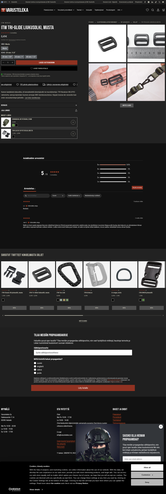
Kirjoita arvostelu (137, 187)
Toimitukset (117, 420)
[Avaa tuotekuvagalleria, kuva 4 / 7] (146, 82)
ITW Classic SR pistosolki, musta (22, 131)
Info (119, 10)
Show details (35, 489)
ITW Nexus (6, 23)
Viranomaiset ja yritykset (126, 2)
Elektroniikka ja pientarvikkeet (107, 22)
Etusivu (91, 22)
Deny (147, 482)
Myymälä (114, 2)
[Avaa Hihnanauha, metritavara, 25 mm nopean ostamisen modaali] (73, 122)
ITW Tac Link (61, 293)
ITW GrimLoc (88, 293)
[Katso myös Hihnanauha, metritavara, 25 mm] (6, 122)
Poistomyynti (110, 10)
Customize (146, 475)
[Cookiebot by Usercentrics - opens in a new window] (15, 489)
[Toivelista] (147, 10)
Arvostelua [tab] (29, 188)
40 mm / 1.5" (31, 57)
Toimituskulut (12, 40)
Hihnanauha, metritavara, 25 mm (22, 119)
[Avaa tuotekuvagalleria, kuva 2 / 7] (146, 43)
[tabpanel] (83, 213)
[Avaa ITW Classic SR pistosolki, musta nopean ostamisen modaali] (73, 133)
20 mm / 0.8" (7, 57)
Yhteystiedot (138, 2)
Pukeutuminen (48, 10)
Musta (4, 48)
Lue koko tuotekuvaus (32, 98)
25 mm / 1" (19, 57)
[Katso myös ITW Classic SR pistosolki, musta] (6, 134)
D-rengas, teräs (116, 293)
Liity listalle (83, 388)
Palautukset (117, 414)
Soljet (135, 22)
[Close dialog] (161, 427)
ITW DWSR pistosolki (146, 293)
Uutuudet (89, 10)
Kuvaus (4, 105)
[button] (113, 164)
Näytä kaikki (83, 321)
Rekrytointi (60, 447)
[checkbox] (92, 196)
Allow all (147, 467)
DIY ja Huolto (125, 22)
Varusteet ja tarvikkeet (65, 10)
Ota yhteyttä (61, 444)
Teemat (79, 10)
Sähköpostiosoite (41, 348)
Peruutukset (117, 417)
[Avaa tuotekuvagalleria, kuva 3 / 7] (107, 82)
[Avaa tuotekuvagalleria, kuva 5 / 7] (107, 43)
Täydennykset (99, 10)
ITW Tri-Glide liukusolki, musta (39, 293)
